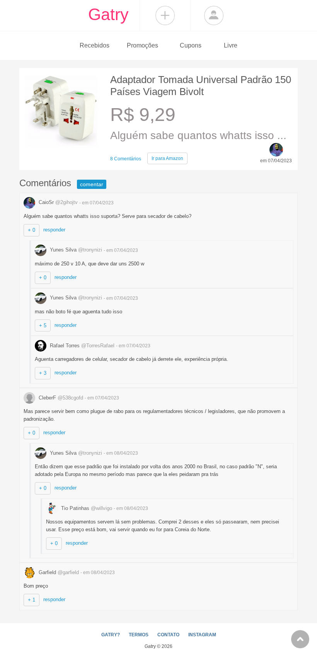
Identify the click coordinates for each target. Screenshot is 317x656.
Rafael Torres (81, 345)
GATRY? (110, 634)
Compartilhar (165, 15)
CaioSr (57, 202)
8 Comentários (125, 158)
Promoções (142, 45)
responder (54, 230)
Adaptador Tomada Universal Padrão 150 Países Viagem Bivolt (200, 85)
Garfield (58, 572)
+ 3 (42, 373)
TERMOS (138, 634)
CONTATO (168, 634)
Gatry (108, 14)
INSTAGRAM (202, 634)
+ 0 (31, 230)
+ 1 (31, 600)
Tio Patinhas (86, 508)
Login (213, 15)
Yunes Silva (75, 250)
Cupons (190, 45)
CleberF (60, 398)
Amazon (167, 158)
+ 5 (42, 325)
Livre (230, 45)
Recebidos (94, 45)
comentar (91, 184)
